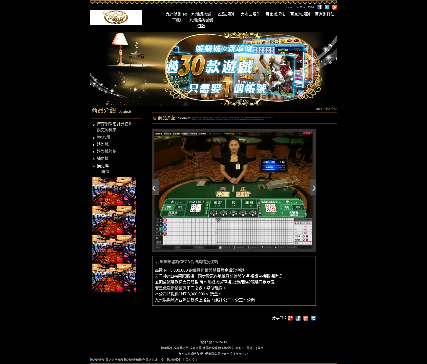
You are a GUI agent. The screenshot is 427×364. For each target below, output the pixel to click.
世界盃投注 (190, 360)
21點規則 (226, 14)
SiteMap (300, 7)
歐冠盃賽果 (97, 360)
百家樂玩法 (275, 14)
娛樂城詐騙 (107, 151)
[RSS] (334, 7)
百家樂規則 (300, 14)
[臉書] (319, 7)
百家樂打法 (325, 14)
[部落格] (327, 7)
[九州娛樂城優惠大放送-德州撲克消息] (114, 249)
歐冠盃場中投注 (156, 360)
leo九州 (103, 137)
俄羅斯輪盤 (203, 270)
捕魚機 (103, 158)
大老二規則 (250, 14)
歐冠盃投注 (174, 360)
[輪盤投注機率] (114, 191)
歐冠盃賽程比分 (134, 360)
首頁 (319, 109)
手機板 (311, 7)
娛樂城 (103, 144)
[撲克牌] (116, 17)
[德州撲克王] (114, 220)
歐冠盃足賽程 (114, 360)
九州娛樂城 (201, 14)
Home (289, 7)
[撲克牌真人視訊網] (114, 278)
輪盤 (105, 172)
